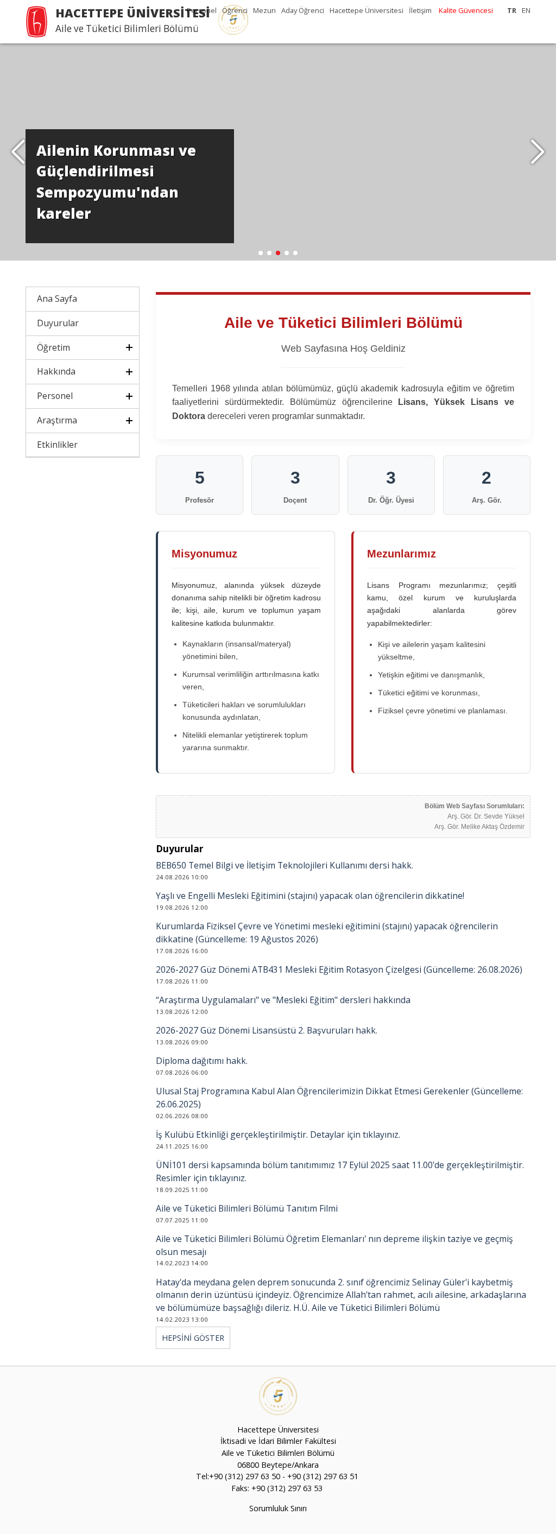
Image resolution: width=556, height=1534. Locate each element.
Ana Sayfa (57, 299)
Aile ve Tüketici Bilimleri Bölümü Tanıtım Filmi (247, 1208)
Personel (202, 10)
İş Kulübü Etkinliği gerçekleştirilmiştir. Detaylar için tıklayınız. (278, 1134)
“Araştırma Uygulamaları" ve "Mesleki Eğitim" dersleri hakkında (283, 1000)
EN (526, 10)
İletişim (420, 10)
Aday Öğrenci (302, 10)
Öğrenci (235, 10)
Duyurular (58, 323)
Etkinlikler (57, 445)
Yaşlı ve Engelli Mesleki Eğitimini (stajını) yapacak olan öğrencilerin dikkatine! (310, 896)
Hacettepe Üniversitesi (366, 10)
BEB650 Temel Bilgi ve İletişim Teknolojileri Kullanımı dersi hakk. (284, 865)
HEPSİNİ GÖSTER (193, 1338)
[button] (537, 152)
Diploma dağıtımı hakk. (202, 1061)
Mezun (264, 10)
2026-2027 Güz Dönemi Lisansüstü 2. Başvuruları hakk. (266, 1030)
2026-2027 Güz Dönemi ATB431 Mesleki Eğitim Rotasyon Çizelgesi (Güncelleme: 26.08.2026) (339, 969)
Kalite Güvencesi (466, 10)
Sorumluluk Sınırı (278, 1508)
